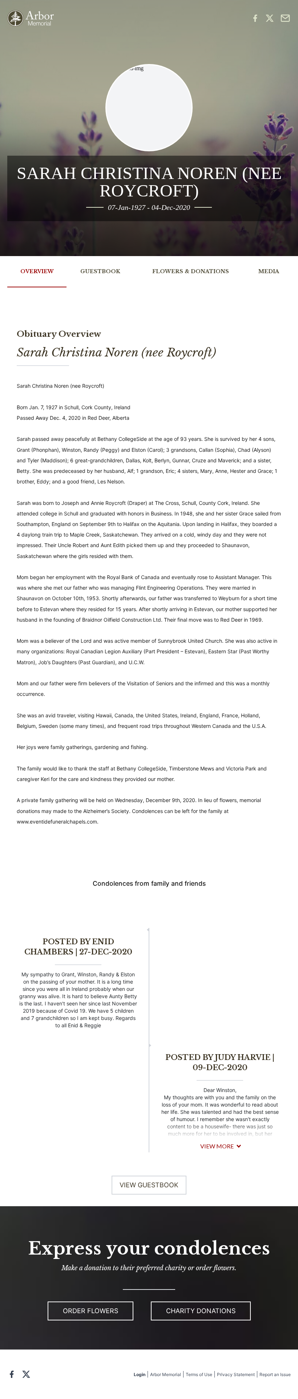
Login (139, 1374)
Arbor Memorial (165, 1374)
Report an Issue (275, 1374)
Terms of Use (199, 1374)
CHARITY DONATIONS (200, 1311)
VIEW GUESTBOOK (149, 1185)
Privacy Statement (236, 1374)
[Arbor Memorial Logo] (30, 18)
